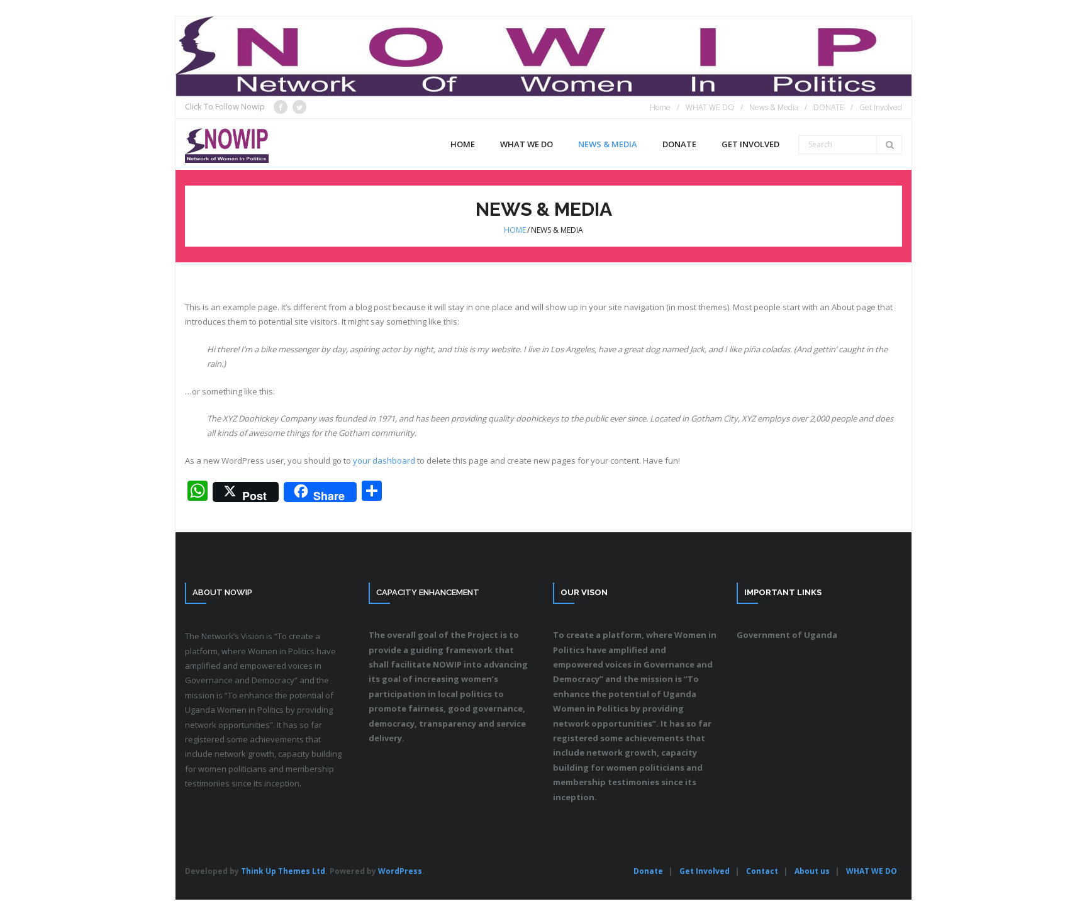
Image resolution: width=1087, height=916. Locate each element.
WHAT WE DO (710, 107)
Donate (648, 871)
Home (660, 107)
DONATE (828, 107)
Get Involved (880, 107)
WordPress (400, 871)
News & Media (773, 107)
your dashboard (384, 460)
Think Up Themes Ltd (283, 871)
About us (812, 871)
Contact (762, 871)
